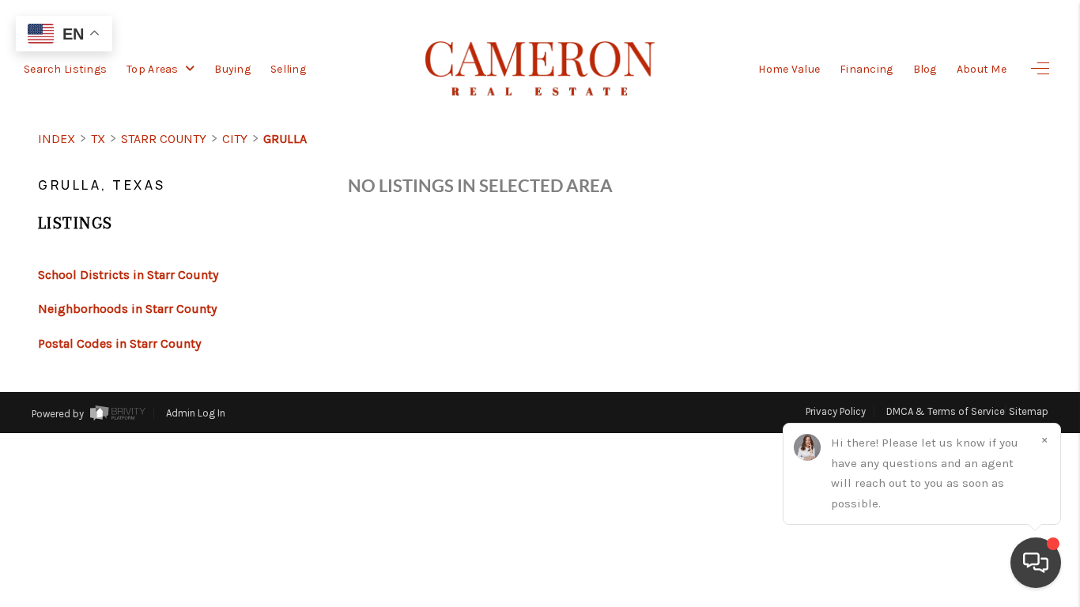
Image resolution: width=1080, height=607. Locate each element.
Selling (288, 69)
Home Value (789, 69)
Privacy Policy (836, 411)
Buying (232, 69)
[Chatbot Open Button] (1035, 562)
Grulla (285, 138)
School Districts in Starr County (128, 274)
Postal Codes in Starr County (119, 343)
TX (98, 138)
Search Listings (65, 69)
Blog (925, 69)
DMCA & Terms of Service (945, 411)
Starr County (163, 138)
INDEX (56, 138)
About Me (981, 69)
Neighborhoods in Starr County (127, 308)
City (234, 138)
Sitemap (1028, 411)
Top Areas (154, 69)
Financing (866, 69)
